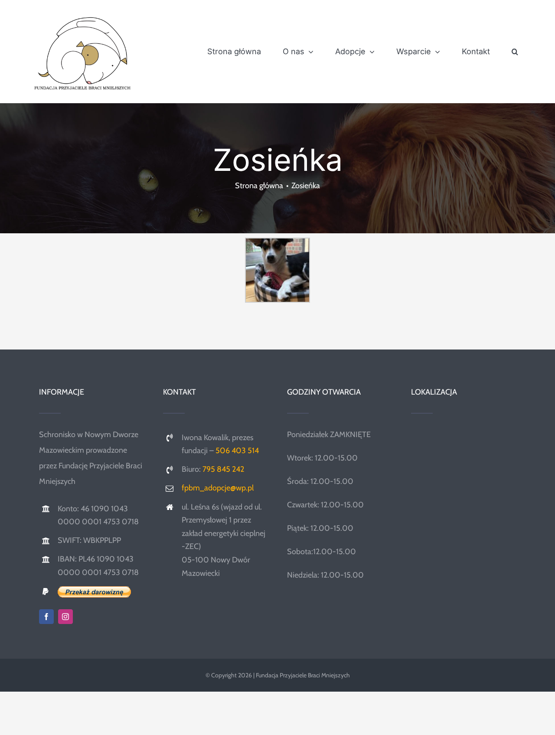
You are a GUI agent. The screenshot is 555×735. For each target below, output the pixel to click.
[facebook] (46, 616)
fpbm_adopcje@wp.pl (218, 488)
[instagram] (65, 616)
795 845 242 (223, 469)
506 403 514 (237, 450)
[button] (515, 51)
